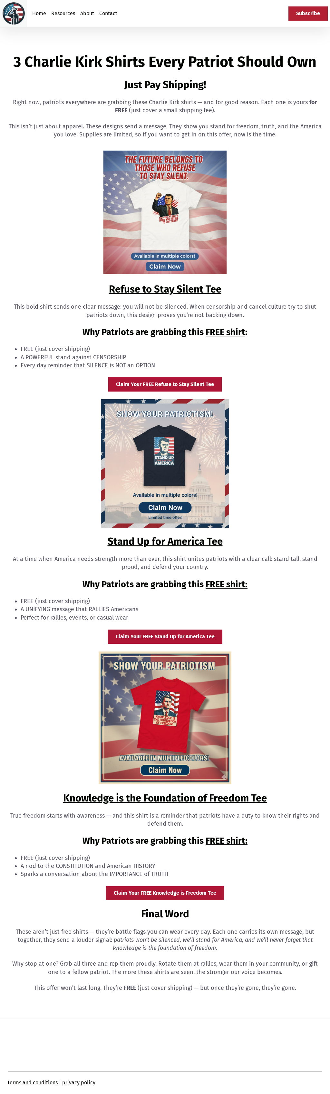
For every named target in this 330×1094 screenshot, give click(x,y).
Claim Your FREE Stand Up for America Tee (165, 636)
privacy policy (78, 1082)
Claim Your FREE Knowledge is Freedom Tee (165, 893)
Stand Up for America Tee (165, 541)
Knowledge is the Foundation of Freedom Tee (165, 798)
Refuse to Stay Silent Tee (165, 289)
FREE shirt (225, 332)
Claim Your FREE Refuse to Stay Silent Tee (165, 384)
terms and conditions (33, 1082)
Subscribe (308, 13)
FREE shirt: (227, 584)
